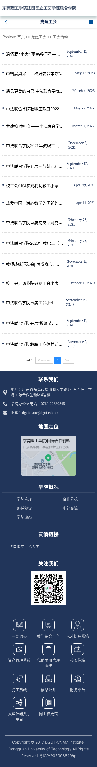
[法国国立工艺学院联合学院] (39, 8)
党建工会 (38, 37)
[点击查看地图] (48, 456)
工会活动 (60, 37)
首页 (21, 37)
